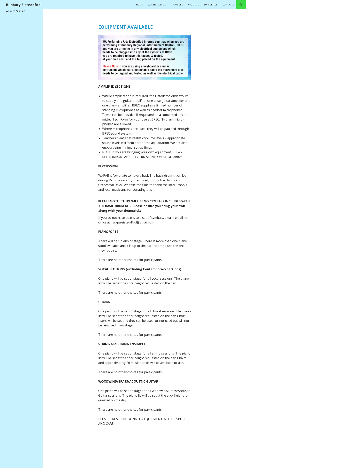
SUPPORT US (210, 4)
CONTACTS (228, 4)
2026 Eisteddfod (157, 4)
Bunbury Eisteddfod (23, 4)
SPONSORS (177, 4)
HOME (139, 4)
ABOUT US (193, 4)
